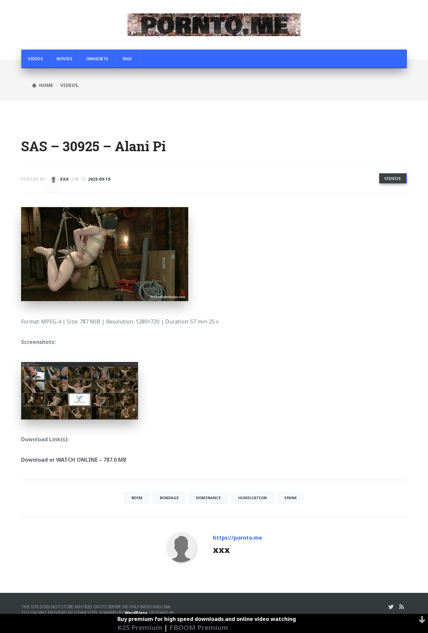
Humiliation (252, 497)
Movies (64, 59)
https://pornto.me (237, 537)
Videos (35, 59)
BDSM (136, 497)
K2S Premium (139, 627)
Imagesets (97, 59)
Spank (290, 497)
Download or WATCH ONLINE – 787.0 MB (73, 459)
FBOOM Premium (199, 627)
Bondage (169, 497)
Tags (127, 59)
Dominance (208, 497)
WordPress (136, 613)
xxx (64, 179)
